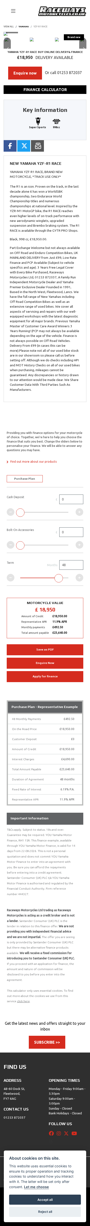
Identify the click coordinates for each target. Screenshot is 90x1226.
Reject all (45, 1212)
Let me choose (36, 1187)
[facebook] (52, 1133)
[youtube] (75, 1133)
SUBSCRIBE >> (47, 1042)
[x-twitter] (67, 1133)
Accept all (45, 1200)
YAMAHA (23, 26)
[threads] (52, 1141)
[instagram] (60, 1133)
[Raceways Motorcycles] (62, 10)
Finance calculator (45, 89)
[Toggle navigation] (11, 11)
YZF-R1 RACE (41, 26)
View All (9, 26)
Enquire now (25, 73)
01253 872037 (69, 72)
